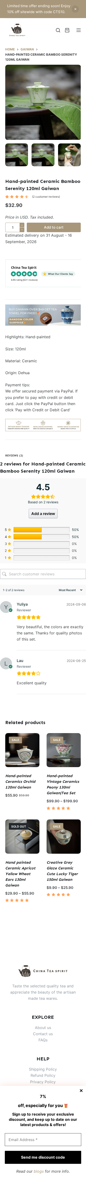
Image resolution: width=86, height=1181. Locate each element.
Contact (41, 1033)
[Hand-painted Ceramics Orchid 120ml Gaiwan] (22, 750)
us (51, 1033)
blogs (39, 1171)
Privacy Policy (43, 1081)
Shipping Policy (43, 1069)
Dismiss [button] (75, 9)
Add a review (43, 513)
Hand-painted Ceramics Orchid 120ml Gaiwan (20, 781)
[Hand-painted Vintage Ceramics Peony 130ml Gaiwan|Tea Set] (64, 750)
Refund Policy (43, 1075)
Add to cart (54, 227)
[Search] (58, 30)
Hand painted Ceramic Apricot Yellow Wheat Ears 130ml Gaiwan (20, 873)
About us (43, 1027)
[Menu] (78, 30)
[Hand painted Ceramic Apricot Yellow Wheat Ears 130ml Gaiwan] (22, 836)
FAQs (43, 1040)
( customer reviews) (46, 196)
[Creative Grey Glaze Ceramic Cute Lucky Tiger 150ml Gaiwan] (64, 836)
